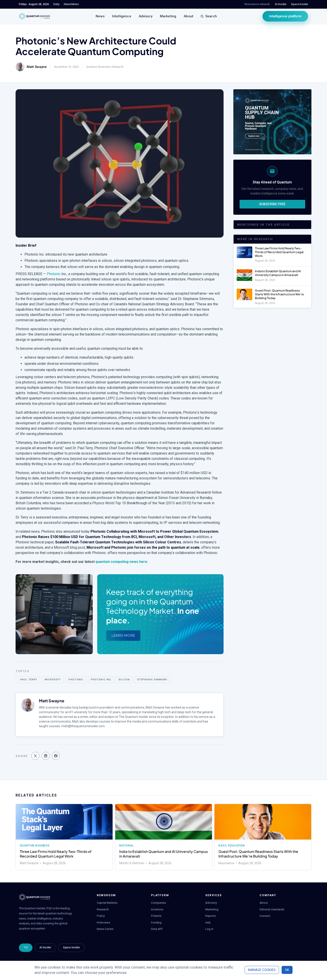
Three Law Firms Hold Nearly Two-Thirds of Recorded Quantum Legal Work (279, 252)
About (188, 16)
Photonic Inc (101, 679)
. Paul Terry (27, 679)
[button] (35, 756)
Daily (222, 845)
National (126, 845)
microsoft (53, 679)
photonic (76, 679)
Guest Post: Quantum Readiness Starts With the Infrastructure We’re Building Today (279, 294)
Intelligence (121, 16)
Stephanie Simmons (152, 679)
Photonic (54, 274)
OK (287, 970)
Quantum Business (98, 66)
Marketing (168, 16)
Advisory (145, 16)
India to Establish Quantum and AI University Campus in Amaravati (278, 273)
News (100, 16)
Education (236, 845)
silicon (124, 679)
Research (117, 66)
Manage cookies (262, 970)
